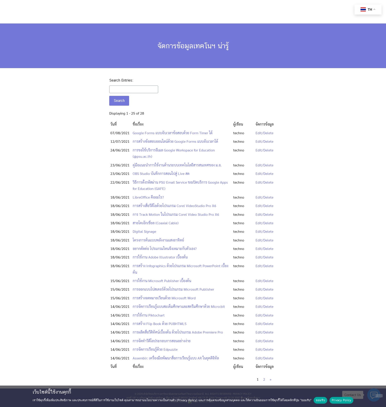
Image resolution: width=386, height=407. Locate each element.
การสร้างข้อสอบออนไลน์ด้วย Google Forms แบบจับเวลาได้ (175, 141)
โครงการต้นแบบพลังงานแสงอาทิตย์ (158, 240)
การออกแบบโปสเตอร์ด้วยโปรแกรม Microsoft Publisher (173, 289)
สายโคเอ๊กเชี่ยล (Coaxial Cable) (155, 222)
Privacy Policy (341, 400)
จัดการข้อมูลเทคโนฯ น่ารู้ (193, 46)
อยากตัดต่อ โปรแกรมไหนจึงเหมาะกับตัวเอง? (165, 248)
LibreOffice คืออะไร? (148, 197)
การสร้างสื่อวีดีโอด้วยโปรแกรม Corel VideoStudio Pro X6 (174, 205)
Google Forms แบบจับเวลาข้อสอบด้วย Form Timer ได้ (172, 132)
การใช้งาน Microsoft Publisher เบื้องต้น (162, 280)
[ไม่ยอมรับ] (379, 395)
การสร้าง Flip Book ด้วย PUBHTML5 (160, 323)
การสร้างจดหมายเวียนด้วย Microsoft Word (164, 298)
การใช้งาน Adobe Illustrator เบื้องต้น (160, 257)
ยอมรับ (320, 400)
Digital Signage (144, 231)
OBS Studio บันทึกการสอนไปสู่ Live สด (161, 173)
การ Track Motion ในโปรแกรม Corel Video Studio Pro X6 (176, 214)
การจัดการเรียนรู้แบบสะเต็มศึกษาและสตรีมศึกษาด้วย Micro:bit (179, 306)
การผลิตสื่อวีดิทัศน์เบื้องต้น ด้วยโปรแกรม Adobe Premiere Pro (178, 332)
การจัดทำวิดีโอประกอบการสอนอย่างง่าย (162, 340)
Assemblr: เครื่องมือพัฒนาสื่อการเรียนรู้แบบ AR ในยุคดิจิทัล (176, 358)
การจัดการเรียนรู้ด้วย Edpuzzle (155, 349)
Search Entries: (121, 80)
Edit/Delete (264, 132)
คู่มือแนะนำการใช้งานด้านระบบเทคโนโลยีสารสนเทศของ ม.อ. (177, 165)
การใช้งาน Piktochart (149, 315)
